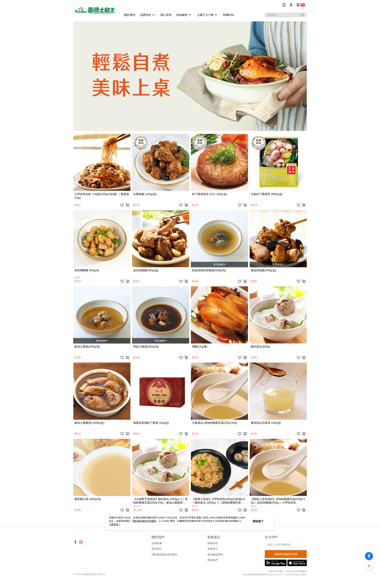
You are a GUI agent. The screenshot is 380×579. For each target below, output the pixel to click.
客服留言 (212, 548)
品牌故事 (157, 543)
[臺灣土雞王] (95, 10)
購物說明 (212, 543)
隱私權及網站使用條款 (164, 554)
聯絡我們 (212, 560)
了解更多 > (114, 524)
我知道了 (258, 521)
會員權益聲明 (215, 554)
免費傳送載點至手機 (285, 554)
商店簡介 (157, 548)
